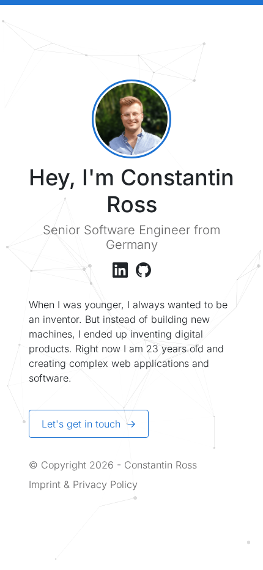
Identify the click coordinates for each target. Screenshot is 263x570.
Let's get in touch (83, 424)
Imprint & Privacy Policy (83, 484)
